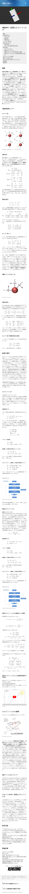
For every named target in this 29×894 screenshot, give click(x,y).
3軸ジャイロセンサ (7, 42)
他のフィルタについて (7, 57)
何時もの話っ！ (7, 3)
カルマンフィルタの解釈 (8, 56)
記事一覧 (22, 877)
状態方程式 (6, 44)
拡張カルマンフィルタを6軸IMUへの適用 (13, 51)
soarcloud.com (14, 892)
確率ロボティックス (16, 877)
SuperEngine (14, 876)
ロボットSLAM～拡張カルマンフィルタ (11, 59)
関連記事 (5, 62)
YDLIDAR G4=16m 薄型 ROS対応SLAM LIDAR (12, 859)
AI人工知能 (21, 876)
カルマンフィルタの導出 (7, 851)
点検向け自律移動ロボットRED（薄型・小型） (12, 861)
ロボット (10, 877)
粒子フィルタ (5, 853)
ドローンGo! (6, 877)
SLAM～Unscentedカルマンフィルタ (10, 855)
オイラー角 (6, 36)
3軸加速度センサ (6, 35)
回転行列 (6, 38)
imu (6, 878)
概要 (4, 33)
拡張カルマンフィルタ (9, 50)
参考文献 (5, 60)
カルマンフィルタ (8, 48)
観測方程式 (6, 39)
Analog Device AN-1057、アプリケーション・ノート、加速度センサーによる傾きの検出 (14, 832)
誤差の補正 (5, 47)
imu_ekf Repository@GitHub (8, 683)
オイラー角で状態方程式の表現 (11, 45)
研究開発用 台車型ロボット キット (10, 863)
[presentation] (10, 41)
